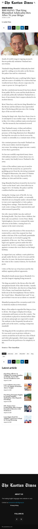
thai (4, 356)
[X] (14, 28)
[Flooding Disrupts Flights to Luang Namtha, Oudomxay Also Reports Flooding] (27, 397)
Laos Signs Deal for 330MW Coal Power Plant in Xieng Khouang (13, 418)
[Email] (26, 28)
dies (28, 353)
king (32, 353)
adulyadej (10, 353)
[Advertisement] (19, 450)
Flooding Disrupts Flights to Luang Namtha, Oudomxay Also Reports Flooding (13, 397)
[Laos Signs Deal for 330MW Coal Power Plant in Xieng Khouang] (27, 419)
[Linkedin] (22, 28)
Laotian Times (7, 22)
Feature (10, 7)
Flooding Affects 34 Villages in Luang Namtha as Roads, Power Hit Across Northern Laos (13, 376)
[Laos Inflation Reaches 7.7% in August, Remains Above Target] (27, 387)
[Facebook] (9, 28)
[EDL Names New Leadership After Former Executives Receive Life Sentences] (27, 408)
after (16, 353)
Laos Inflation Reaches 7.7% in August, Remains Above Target (13, 386)
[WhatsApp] (18, 28)
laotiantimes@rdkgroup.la (16, 502)
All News (4, 7)
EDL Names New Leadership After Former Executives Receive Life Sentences (13, 408)
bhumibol (22, 353)
